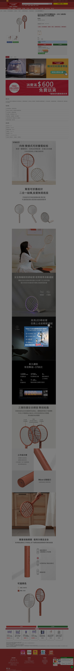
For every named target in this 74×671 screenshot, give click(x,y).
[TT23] (36, 336)
